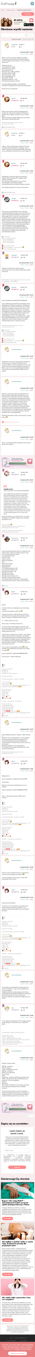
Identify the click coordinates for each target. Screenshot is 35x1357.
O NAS (11, 1338)
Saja (12, 1008)
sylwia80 (14, 255)
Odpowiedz (28, 14)
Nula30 (13, 98)
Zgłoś (31, 54)
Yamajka (13, 198)
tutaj (5, 1162)
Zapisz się (17, 1167)
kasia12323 (14, 538)
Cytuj (21, 54)
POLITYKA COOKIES (11, 1340)
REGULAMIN (23, 1340)
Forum (2, 10)
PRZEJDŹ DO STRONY (17, 1353)
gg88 (12, 472)
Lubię (26, 54)
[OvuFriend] (8, 5)
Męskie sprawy (11, 10)
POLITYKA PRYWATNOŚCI (20, 1338)
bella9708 (14, 44)
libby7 (13, 591)
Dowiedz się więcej (26, 1349)
